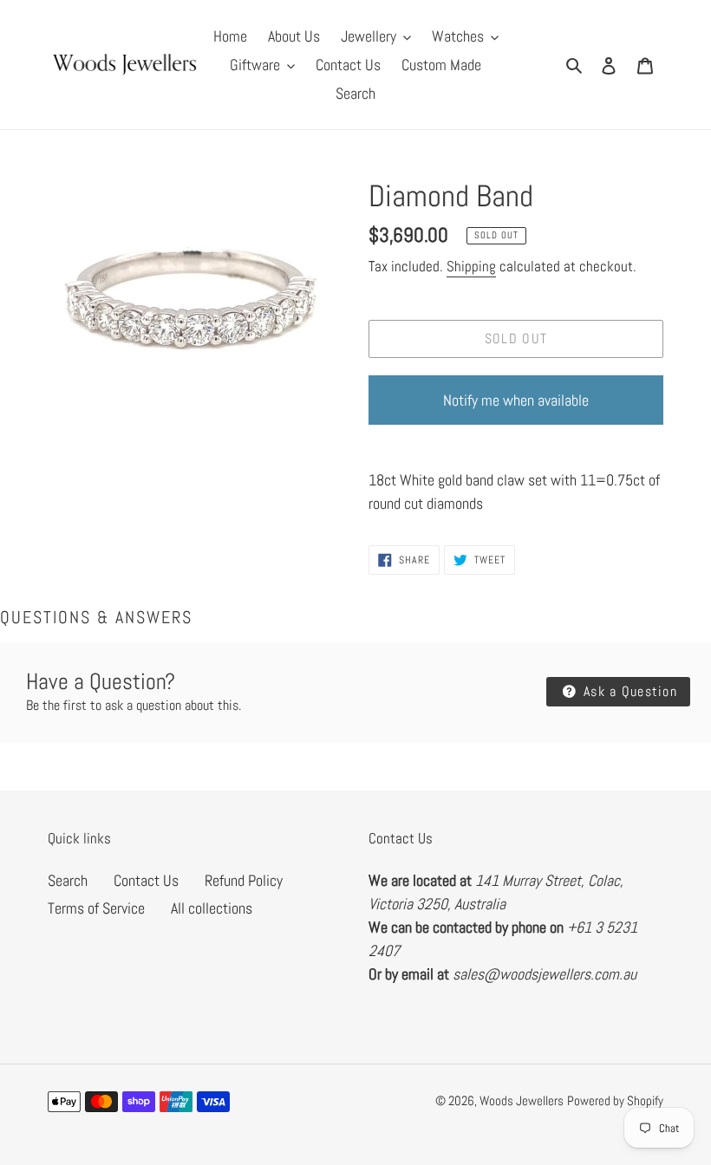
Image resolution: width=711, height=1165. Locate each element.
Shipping (471, 266)
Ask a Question (628, 691)
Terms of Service (96, 908)
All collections (211, 908)
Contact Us (146, 880)
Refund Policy (244, 880)
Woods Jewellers (521, 1100)
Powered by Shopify (615, 1100)
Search (68, 880)
